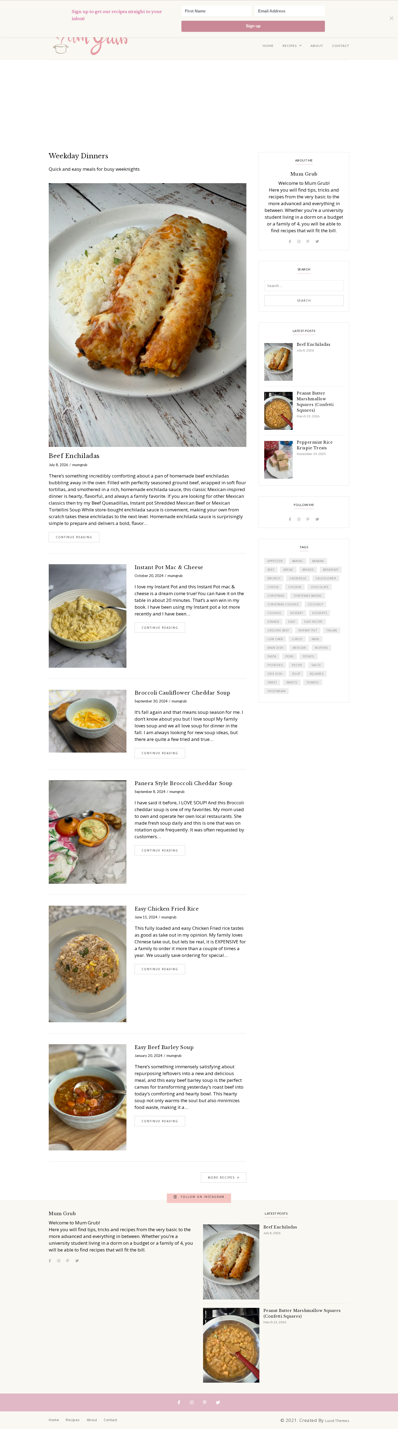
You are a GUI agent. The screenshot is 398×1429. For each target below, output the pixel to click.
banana (318, 561)
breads (308, 570)
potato (308, 656)
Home (268, 46)
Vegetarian (276, 691)
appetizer (275, 561)
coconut (315, 604)
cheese (273, 587)
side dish (275, 674)
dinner (273, 622)
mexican (299, 648)
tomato (312, 682)
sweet (272, 682)
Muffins (321, 648)
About (317, 46)
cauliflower (326, 578)
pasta (271, 656)
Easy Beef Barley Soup (164, 1047)
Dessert (296, 613)
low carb (275, 639)
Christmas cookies (283, 604)
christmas (275, 596)
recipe (297, 665)
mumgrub (79, 465)
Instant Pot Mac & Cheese (169, 567)
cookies (274, 613)
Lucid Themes (337, 1420)
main (315, 639)
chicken (294, 587)
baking (297, 561)
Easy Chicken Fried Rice (167, 909)
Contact (340, 46)
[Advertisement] (199, 100)
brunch (273, 578)
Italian (331, 630)
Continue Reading (74, 537)
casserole (297, 578)
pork (289, 656)
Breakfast (331, 570)
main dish (275, 648)
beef (270, 570)
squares (316, 674)
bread (288, 570)
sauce (316, 665)
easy (291, 622)
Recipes (290, 46)
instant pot (307, 630)
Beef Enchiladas (74, 456)
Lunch (297, 639)
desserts (319, 613)
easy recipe (313, 622)
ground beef (278, 630)
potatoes (275, 665)
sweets (291, 682)
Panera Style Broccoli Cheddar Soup (184, 783)
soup (296, 674)
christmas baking (307, 596)
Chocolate (320, 587)
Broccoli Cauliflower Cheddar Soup (182, 693)
